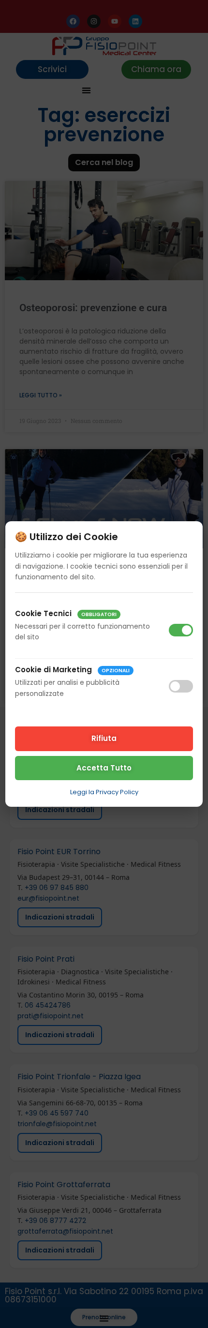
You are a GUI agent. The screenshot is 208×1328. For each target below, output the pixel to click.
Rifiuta (104, 738)
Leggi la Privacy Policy (104, 792)
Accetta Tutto (104, 768)
